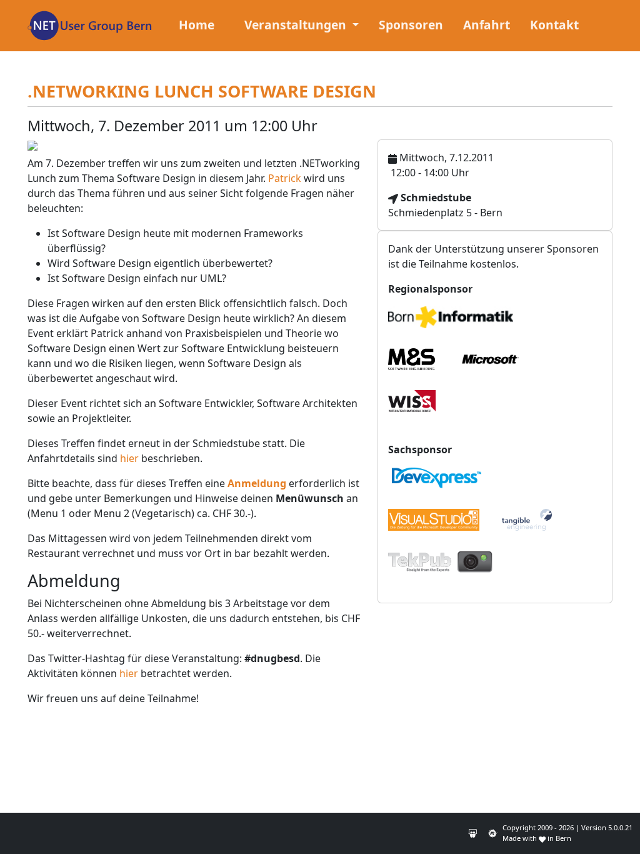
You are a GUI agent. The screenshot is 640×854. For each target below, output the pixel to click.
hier (129, 458)
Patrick (284, 178)
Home (196, 24)
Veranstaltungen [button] (296, 24)
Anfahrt (486, 24)
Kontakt (554, 24)
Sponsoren (411, 24)
